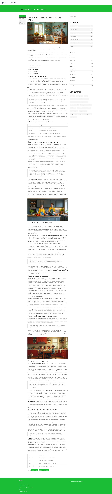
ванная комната (74, 101)
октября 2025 (72, 74)
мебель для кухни (74, 111)
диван (89, 108)
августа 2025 (72, 80)
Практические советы (33, 69)
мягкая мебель (79, 95)
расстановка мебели (82, 108)
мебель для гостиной (83, 101)
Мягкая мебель (81, 29)
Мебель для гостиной (81, 39)
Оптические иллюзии (32, 71)
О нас (20, 483)
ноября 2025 (72, 71)
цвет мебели (73, 108)
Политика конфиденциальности (26, 487)
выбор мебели (73, 117)
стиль (65, 115)
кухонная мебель (83, 111)
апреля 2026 (72, 57)
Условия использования (24, 485)
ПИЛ (20, 489)
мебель (86, 95)
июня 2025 (72, 85)
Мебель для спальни (81, 36)
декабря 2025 (72, 69)
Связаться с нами (23, 491)
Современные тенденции (33, 67)
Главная (22, 9)
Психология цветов (32, 63)
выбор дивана (88, 114)
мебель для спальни (84, 98)
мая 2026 (72, 55)
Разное (81, 46)
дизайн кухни (78, 105)
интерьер (46, 470)
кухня (33, 470)
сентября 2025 (73, 77)
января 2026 (72, 66)
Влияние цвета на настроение (35, 73)
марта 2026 (72, 60)
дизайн (40, 470)
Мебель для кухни (81, 26)
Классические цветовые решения (35, 65)
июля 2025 (72, 83)
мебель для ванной (74, 98)
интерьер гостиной (74, 114)
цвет (37, 470)
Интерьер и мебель (81, 43)
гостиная (89, 105)
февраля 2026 (73, 63)
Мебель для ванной (81, 32)
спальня (72, 105)
